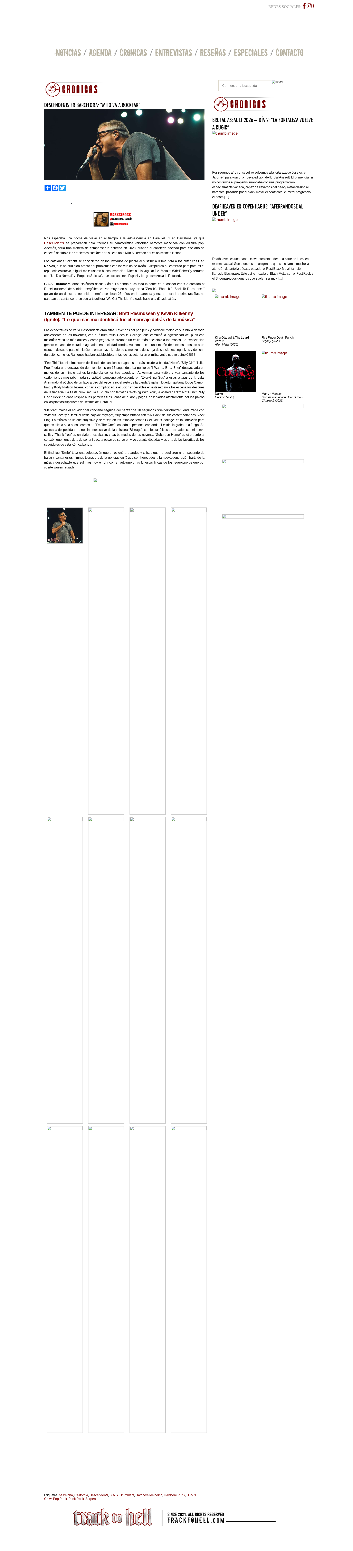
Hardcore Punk (174, 1495)
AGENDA (100, 52)
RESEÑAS (213, 52)
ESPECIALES (251, 52)
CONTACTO (289, 52)
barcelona (66, 1495)
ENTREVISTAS (173, 52)
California (81, 1495)
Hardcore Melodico (149, 1495)
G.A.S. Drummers (121, 1495)
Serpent (90, 1499)
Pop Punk (60, 1499)
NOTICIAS (68, 52)
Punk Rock (76, 1499)
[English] (50, 198)
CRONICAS (133, 52)
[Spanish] (60, 198)
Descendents (98, 1495)
